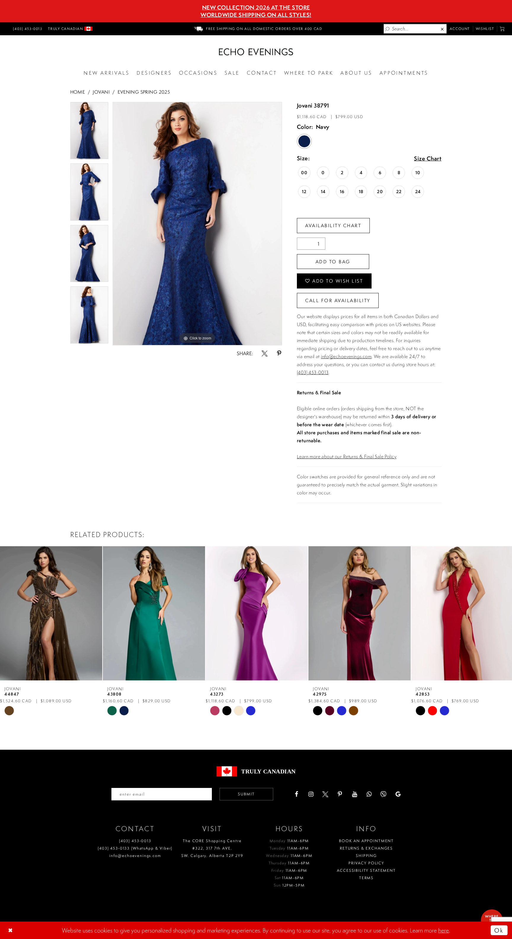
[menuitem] (26, 28)
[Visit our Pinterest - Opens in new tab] (340, 794)
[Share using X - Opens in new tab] (265, 353)
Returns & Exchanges (366, 848)
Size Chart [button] (427, 158)
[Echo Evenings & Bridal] (256, 51)
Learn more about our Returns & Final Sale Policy (346, 456)
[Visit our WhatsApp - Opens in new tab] (369, 794)
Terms (366, 877)
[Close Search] (443, 29)
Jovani (101, 92)
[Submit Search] (387, 29)
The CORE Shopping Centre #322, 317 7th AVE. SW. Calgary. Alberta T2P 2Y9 (212, 848)
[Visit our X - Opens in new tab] (325, 794)
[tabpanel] (89, 133)
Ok (499, 930)
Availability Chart (333, 225)
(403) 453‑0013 (135, 840)
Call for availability (337, 300)
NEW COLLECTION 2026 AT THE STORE (256, 7)
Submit (246, 794)
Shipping (366, 855)
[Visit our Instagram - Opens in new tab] (311, 794)
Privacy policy (366, 863)
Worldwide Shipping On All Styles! (256, 15)
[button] (502, 28)
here (443, 930)
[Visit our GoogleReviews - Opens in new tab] (398, 794)
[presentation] (51, 613)
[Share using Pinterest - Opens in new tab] (279, 353)
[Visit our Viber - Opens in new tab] (383, 794)
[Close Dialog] (10, 930)
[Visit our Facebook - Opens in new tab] (296, 794)
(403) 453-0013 (313, 372)
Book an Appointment (366, 840)
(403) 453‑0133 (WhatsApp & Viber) (135, 848)
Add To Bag (333, 261)
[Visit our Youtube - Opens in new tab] (354, 794)
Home (77, 92)
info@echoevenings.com (346, 356)
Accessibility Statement (366, 870)
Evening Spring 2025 (144, 92)
